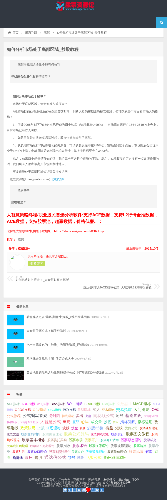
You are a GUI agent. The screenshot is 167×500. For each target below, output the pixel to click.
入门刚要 (141, 409)
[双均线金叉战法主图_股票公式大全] (15, 361)
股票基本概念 (33, 440)
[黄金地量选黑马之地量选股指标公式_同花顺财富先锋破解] (15, 375)
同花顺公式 (103, 415)
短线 (119, 428)
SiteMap (124, 479)
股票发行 (117, 434)
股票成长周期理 (17, 446)
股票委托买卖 (57, 440)
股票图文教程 (137, 434)
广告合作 (64, 479)
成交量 (96, 422)
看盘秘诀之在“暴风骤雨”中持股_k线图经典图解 (58, 317)
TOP (135, 479)
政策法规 (27, 428)
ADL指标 (13, 404)
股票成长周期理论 (42, 446)
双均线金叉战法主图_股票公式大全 (50, 358)
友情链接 (109, 479)
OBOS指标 (23, 410)
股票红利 (18, 452)
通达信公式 (55, 457)
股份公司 (131, 428)
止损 (41, 428)
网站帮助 (94, 479)
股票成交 (150, 440)
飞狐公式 (94, 457)
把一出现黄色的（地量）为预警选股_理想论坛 (58, 344)
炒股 (82, 428)
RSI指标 (84, 410)
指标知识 (128, 422)
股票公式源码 (76, 434)
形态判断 (31, 32)
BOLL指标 (74, 404)
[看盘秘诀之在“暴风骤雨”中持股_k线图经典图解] (15, 319)
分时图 (54, 416)
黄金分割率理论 (115, 458)
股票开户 (92, 440)
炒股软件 (58, 179)
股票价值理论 (52, 434)
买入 (96, 409)
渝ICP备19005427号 (116, 482)
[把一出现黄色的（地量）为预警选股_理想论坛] (15, 347)
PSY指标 (69, 410)
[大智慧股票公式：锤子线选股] (15, 333)
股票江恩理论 (99, 446)
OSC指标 (54, 410)
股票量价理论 (117, 452)
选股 (38, 457)
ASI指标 (43, 404)
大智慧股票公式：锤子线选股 (46, 331)
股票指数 (63, 446)
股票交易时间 (30, 434)
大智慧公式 (50, 421)
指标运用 (145, 422)
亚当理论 (108, 410)
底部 (47, 32)
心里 (85, 422)
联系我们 (49, 479)
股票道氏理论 (95, 452)
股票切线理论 (100, 434)
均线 (119, 416)
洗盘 (74, 428)
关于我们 (34, 479)
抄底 (107, 422)
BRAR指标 (92, 404)
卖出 (79, 416)
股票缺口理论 (37, 452)
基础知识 (133, 415)
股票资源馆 (83, 8)
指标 (115, 422)
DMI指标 (108, 404)
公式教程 (14, 416)
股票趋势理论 (59, 452)
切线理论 (68, 416)
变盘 (88, 416)
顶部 (71, 458)
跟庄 (29, 457)
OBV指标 (39, 410)
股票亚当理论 (149, 428)
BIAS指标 (58, 404)
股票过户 (78, 452)
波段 (65, 428)
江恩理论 (53, 428)
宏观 (66, 422)
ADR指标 (28, 404)
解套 (148, 452)
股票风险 (136, 452)
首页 (15, 32)
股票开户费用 (109, 440)
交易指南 (124, 409)
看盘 (109, 428)
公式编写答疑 (35, 415)
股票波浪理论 (120, 446)
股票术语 (79, 446)
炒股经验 (95, 427)
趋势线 (17, 458)
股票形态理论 (131, 440)
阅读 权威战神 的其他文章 (36, 263)
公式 (155, 410)
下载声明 (79, 479)
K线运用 (124, 404)
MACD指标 (142, 404)
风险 (80, 458)
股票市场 (76, 440)
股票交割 (13, 434)
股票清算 (139, 446)
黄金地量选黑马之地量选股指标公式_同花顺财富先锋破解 (65, 372)
